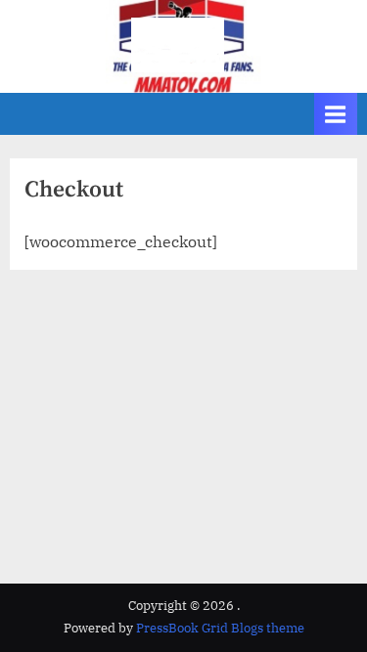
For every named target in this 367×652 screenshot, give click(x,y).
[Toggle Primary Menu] (335, 114)
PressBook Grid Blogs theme (220, 628)
